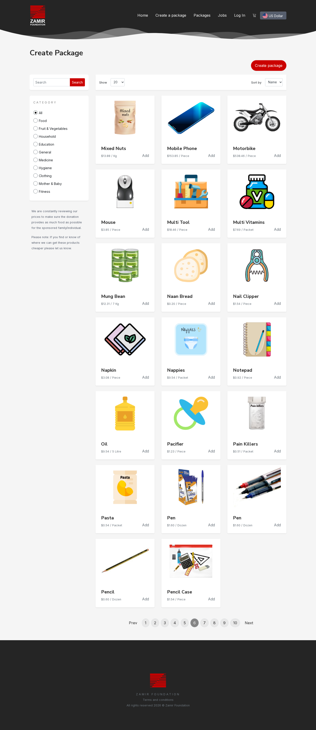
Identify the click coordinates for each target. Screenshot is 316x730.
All (40, 113)
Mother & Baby (50, 184)
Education (46, 144)
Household (47, 136)
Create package (268, 65)
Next (249, 623)
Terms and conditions (158, 700)
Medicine (46, 160)
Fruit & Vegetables (53, 129)
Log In (239, 15)
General (45, 152)
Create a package (170, 15)
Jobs (222, 15)
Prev (133, 623)
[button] (45, 102)
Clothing (45, 176)
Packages (202, 15)
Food (43, 121)
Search (77, 82)
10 (235, 623)
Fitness (44, 191)
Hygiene (45, 168)
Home (142, 15)
